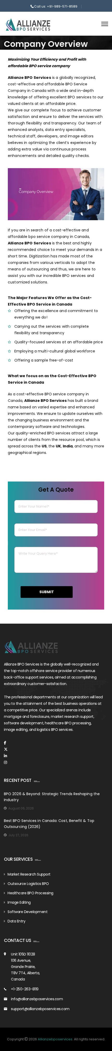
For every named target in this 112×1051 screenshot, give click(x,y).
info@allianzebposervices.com (37, 999)
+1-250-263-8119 (25, 989)
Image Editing (19, 902)
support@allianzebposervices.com (40, 1008)
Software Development (27, 911)
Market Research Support (29, 874)
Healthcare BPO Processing (30, 893)
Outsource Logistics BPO (28, 883)
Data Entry (16, 921)
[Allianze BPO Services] (28, 24)
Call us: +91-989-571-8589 (55, 6)
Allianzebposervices (55, 1039)
